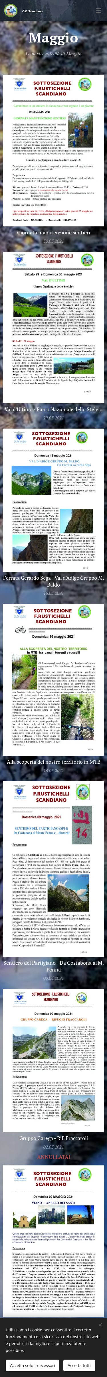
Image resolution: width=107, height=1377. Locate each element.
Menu (98, 10)
